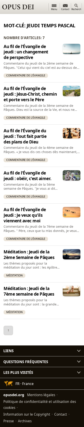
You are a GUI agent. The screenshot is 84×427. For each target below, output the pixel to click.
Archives (25, 421)
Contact (60, 414)
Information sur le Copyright (26, 414)
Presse (8, 421)
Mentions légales (41, 394)
